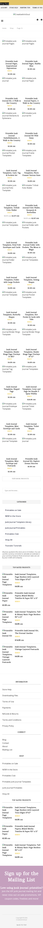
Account (4, 8)
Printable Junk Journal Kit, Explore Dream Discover (31, 461)
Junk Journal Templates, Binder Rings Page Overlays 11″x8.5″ (11, 353)
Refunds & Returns (10, 714)
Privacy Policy (8, 726)
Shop (12, 28)
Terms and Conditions (11, 720)
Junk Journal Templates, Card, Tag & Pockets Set (12, 172)
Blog (4, 739)
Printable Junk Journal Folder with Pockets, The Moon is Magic (31, 246)
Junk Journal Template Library (18, 522)
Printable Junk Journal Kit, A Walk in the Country (11, 100)
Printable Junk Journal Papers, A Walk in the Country (31, 100)
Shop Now (4, 4)
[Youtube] (23, 910)
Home (4, 28)
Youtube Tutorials (13, 545)
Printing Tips (25, 8)
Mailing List (7, 749)
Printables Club (12, 534)
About (5, 746)
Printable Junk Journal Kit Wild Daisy (31, 135)
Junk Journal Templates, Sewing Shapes (31, 279)
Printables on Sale (13, 510)
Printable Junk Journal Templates (16, 781)
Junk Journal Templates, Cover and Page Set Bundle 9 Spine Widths (31, 390)
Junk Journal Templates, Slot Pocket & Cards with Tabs (31, 315)
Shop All (8, 540)
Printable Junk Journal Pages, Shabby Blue (31, 63)
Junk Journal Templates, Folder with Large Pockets (12, 279)
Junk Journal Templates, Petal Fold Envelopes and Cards (12, 244)
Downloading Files (10, 695)
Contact (5, 743)
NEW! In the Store (10, 769)
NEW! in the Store (13, 516)
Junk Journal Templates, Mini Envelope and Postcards (11, 462)
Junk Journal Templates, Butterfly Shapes (11, 314)
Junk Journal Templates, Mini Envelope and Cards (11, 426)
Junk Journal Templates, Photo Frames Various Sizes (31, 172)
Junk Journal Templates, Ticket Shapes (31, 426)
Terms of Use (37, 8)
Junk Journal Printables (15, 528)
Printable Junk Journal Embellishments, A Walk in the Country (11, 136)
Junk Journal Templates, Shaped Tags (11, 389)
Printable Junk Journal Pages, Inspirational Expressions (12, 64)
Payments (6, 707)
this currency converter (13, 554)
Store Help (13, 8)
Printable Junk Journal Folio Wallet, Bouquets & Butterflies (31, 208)
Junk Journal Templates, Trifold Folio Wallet (11, 207)
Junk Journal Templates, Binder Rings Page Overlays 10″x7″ (31, 353)
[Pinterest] (20, 910)
